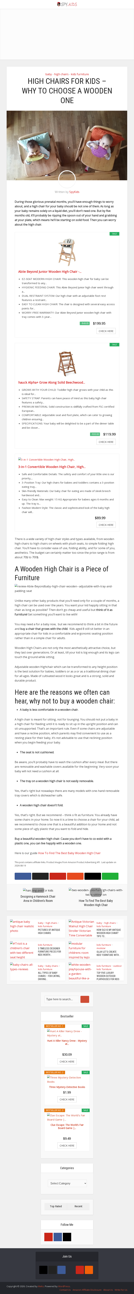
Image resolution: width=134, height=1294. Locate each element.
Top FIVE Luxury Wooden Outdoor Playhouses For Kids (108, 976)
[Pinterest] (48, 1237)
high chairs (61, 74)
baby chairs (52, 965)
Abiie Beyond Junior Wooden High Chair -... (49, 271)
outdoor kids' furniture (109, 967)
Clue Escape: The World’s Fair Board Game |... (67, 1126)
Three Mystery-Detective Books (67, 1087)
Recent (78, 1206)
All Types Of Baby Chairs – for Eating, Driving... (49, 976)
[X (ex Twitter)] (52, 1270)
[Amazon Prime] (111, 323)
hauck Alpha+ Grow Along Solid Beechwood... (51, 382)
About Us (108, 1289)
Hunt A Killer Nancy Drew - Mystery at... (67, 1042)
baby (48, 74)
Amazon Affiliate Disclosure (87, 1289)
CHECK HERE (106, 331)
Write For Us (121, 1289)
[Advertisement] (67, 35)
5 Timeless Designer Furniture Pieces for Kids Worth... (49, 951)
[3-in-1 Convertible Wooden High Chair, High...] (67, 459)
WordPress (64, 1286)
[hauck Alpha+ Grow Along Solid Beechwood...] (67, 363)
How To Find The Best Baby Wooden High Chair (69, 853)
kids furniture (80, 74)
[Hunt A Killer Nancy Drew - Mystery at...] (67, 1033)
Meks (41, 1286)
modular (101, 948)
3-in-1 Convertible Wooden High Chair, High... (52, 467)
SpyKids (74, 192)
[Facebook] (58, 1237)
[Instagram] (67, 1237)
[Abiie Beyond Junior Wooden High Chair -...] (67, 252)
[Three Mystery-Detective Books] (67, 1079)
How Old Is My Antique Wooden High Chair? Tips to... (109, 933)
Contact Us (65, 1289)
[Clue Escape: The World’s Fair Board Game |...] (67, 1117)
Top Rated (56, 1206)
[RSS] (89, 1270)
